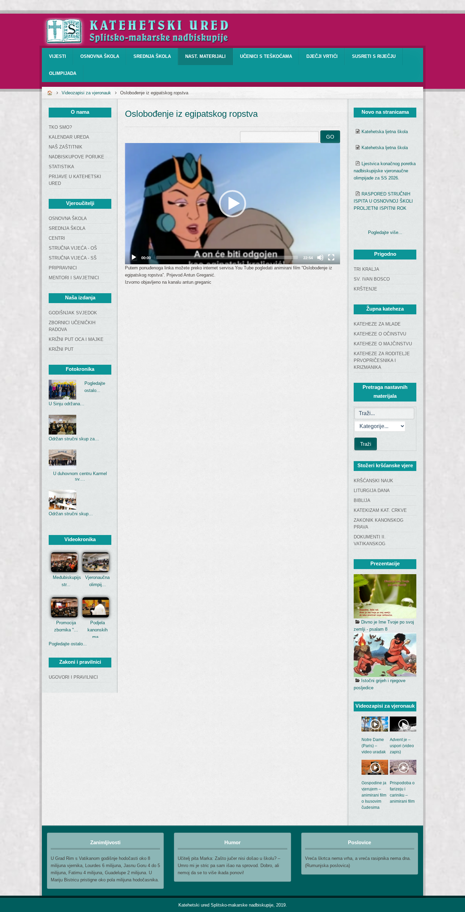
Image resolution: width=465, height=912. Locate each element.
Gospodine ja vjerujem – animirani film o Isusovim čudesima (374, 795)
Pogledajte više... (385, 232)
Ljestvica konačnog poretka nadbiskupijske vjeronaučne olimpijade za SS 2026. (385, 170)
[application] (232, 203)
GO (330, 137)
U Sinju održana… (66, 403)
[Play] (133, 257)
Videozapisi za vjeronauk (86, 92)
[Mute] (320, 257)
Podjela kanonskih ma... (97, 630)
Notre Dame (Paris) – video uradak (374, 745)
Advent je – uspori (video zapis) (402, 745)
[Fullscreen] (331, 257)
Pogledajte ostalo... (68, 643)
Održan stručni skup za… (74, 438)
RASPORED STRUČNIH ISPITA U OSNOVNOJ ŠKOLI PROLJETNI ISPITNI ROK (383, 201)
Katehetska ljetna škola (385, 131)
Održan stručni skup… (71, 513)
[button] (232, 203)
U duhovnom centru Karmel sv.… (80, 476)
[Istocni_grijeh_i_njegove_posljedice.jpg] (385, 655)
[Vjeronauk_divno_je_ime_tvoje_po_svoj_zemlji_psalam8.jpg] (385, 596)
